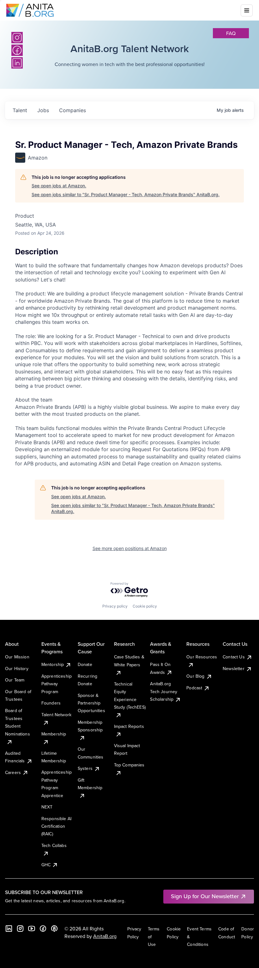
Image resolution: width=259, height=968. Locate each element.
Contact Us (234, 657)
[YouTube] (31, 928)
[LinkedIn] (9, 928)
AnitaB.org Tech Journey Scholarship (163, 691)
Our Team (14, 680)
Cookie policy (145, 606)
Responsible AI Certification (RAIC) (56, 826)
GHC (46, 865)
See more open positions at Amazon (130, 548)
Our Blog (195, 676)
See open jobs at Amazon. (59, 185)
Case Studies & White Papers (129, 661)
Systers (85, 768)
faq (231, 33)
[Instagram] (17, 37)
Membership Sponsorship (90, 726)
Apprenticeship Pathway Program (56, 684)
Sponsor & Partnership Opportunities (91, 703)
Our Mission (17, 657)
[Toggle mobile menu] (247, 10)
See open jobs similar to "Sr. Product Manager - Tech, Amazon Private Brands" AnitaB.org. (126, 194)
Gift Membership (90, 784)
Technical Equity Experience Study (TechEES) (130, 695)
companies (72, 110)
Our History (16, 668)
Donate (85, 664)
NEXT (47, 807)
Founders (51, 703)
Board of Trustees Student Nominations (17, 722)
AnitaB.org (105, 936)
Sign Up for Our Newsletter (205, 896)
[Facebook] (43, 928)
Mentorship (52, 664)
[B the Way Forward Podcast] (54, 928)
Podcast (194, 688)
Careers (13, 772)
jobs (43, 110)
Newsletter (233, 668)
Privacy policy (115, 606)
